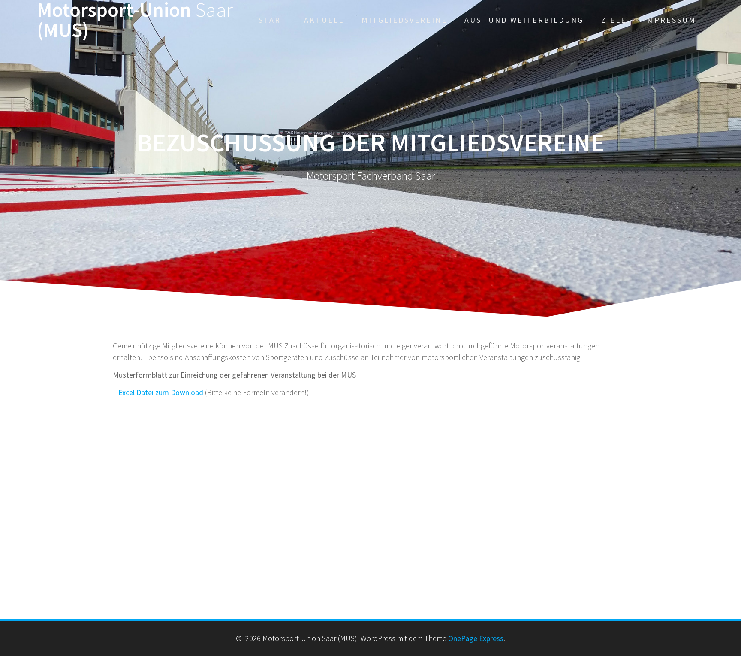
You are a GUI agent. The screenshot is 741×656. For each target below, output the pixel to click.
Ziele (614, 20)
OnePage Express (475, 638)
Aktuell (324, 20)
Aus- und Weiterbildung (524, 20)
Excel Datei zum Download (160, 392)
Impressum (670, 20)
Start (273, 20)
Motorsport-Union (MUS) (135, 20)
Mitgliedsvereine (404, 20)
